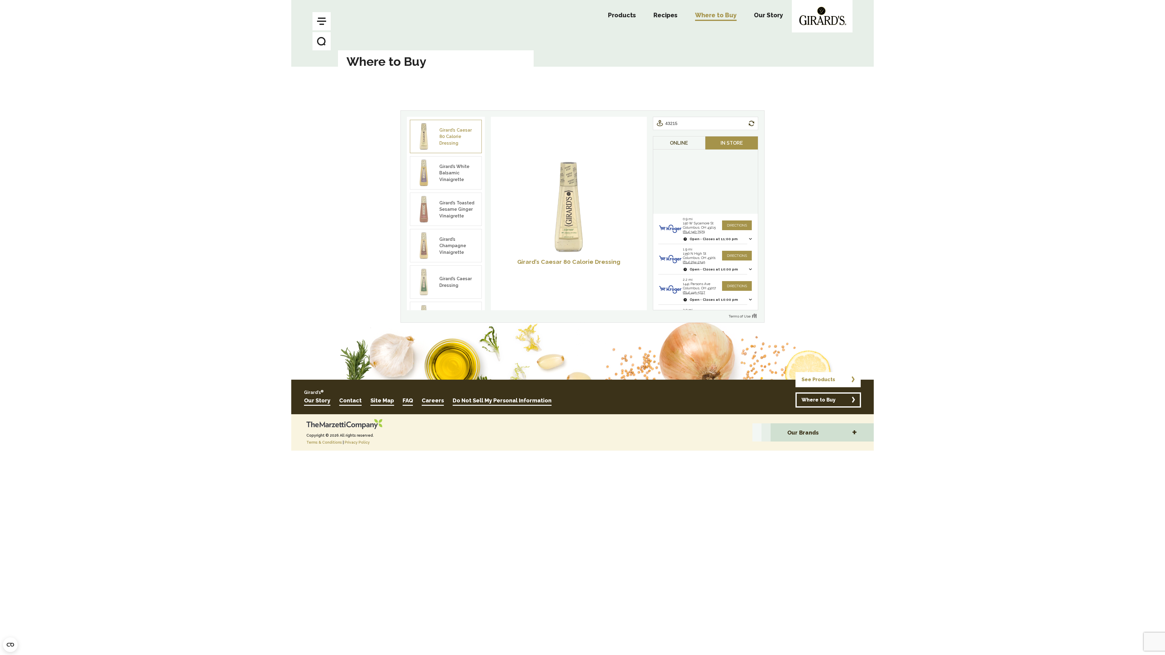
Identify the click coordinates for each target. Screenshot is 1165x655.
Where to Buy (819, 400)
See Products (818, 379)
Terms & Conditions (324, 442)
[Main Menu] (321, 21)
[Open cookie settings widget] (10, 644)
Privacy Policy (357, 442)
